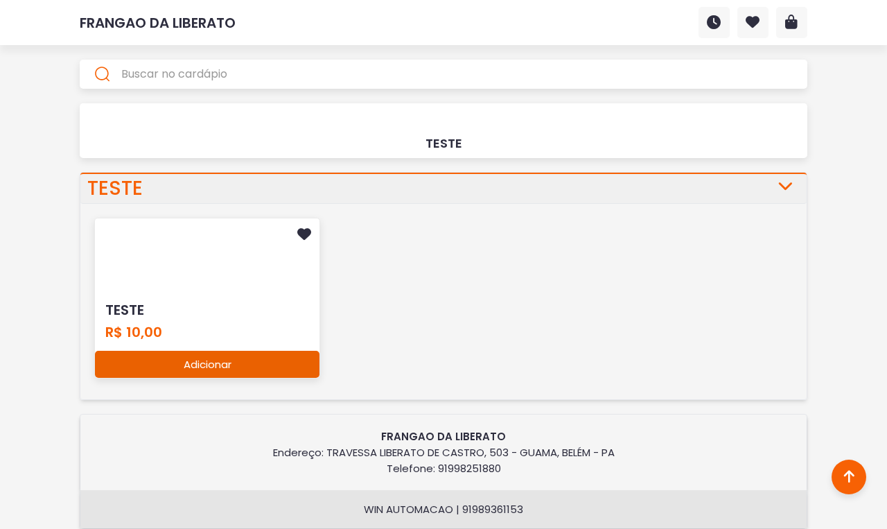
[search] (443, 74)
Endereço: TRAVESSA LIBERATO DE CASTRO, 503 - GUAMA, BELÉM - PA (444, 452)
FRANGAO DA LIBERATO (158, 23)
